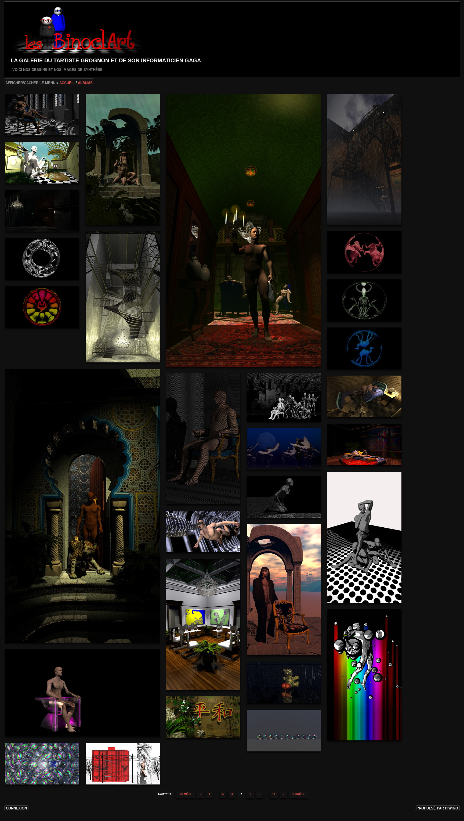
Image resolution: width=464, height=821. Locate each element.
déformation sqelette (364, 300)
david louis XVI (203, 438)
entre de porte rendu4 (42, 162)
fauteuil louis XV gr (42, 114)
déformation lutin (42, 307)
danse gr (284, 449)
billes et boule (42, 763)
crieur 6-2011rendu (203, 531)
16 (273, 794)
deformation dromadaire (364, 348)
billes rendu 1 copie (284, 730)
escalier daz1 (364, 159)
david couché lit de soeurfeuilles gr (364, 396)
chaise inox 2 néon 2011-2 (82, 692)
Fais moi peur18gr (243, 230)
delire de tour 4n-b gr (42, 259)
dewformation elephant (364, 252)
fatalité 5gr (123, 159)
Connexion (16, 808)
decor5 (82, 506)
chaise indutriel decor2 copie (203, 624)
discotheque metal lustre (42, 211)
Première (185, 794)
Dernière (298, 794)
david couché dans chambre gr (364, 444)
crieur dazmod (364, 537)
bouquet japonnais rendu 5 (203, 717)
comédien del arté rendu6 (284, 589)
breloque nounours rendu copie (284, 682)
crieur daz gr (284, 497)
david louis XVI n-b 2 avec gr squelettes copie (284, 397)
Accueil (67, 83)
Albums (85, 83)
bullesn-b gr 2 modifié (364, 674)
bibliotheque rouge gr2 (123, 763)
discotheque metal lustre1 (123, 296)
